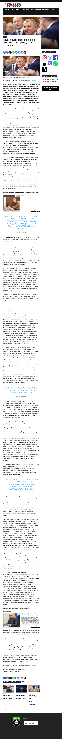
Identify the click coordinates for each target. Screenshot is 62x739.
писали (20, 258)
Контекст (23, 9)
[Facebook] (4, 52)
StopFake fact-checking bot (50, 88)
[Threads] (25, 52)
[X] (10, 52)
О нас (12, 9)
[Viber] (7, 52)
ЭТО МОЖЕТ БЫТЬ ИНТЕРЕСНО (12, 681)
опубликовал (26, 157)
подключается (14, 574)
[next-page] (6, 709)
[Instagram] (22, 52)
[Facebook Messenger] (16, 52)
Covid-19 (7, 13)
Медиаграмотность (35, 9)
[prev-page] (4, 709)
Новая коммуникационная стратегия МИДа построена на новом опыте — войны (21, 696)
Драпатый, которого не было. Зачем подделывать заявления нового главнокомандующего (8, 696)
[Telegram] (19, 52)
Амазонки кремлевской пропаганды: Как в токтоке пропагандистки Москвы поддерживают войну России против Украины (34, 699)
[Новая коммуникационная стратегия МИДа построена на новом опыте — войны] (21, 689)
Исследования (45, 9)
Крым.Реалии (32, 80)
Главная (7, 9)
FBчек (53, 9)
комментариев (13, 401)
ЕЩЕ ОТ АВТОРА (26, 681)
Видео (27, 9)
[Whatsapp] (13, 52)
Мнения (17, 9)
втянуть (13, 468)
